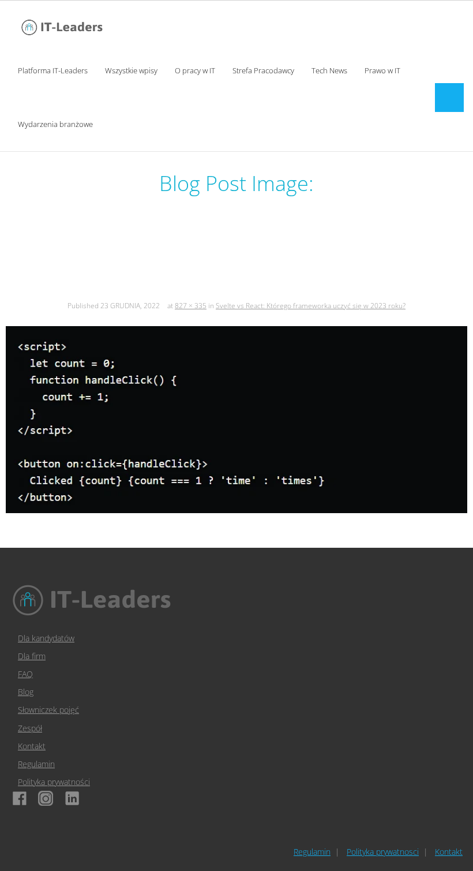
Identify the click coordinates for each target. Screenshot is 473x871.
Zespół (30, 728)
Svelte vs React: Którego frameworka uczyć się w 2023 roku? (311, 306)
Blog (25, 691)
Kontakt (32, 746)
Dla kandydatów (46, 638)
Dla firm (32, 656)
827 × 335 (191, 306)
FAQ (25, 673)
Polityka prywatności (54, 781)
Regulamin (36, 763)
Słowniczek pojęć (48, 709)
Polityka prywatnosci (383, 851)
